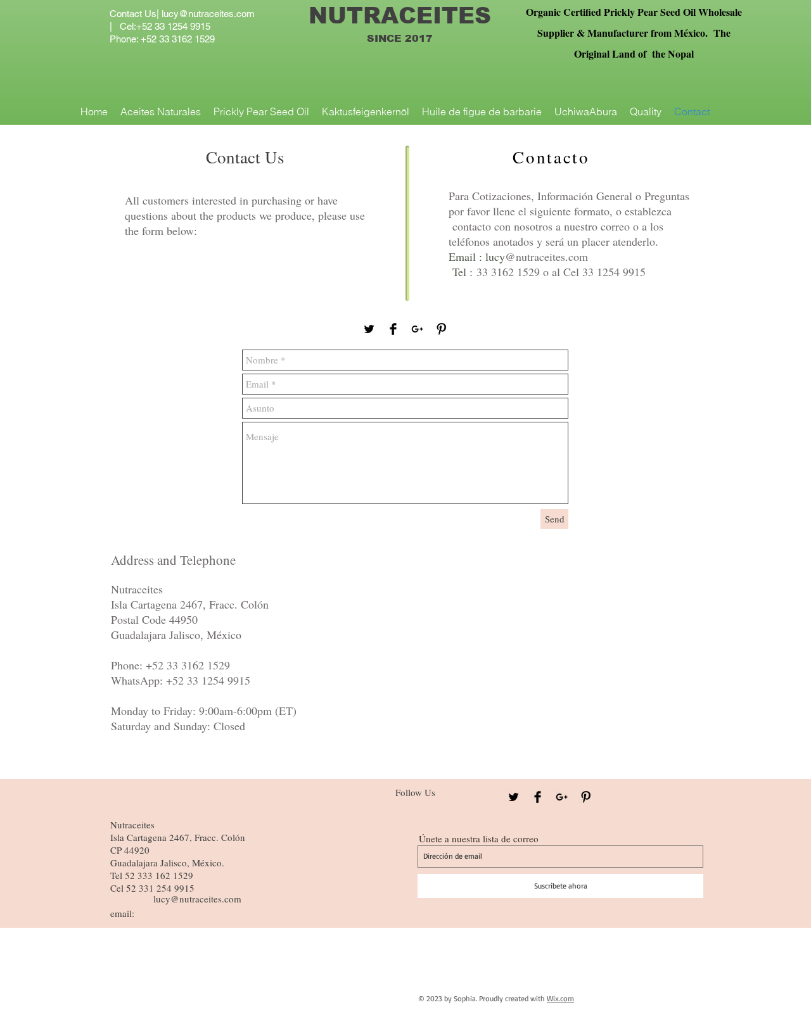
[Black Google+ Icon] (417, 329)
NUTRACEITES (400, 15)
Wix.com (560, 998)
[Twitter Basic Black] (369, 329)
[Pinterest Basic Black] (441, 329)
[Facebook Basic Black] (393, 329)
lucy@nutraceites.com (208, 13)
